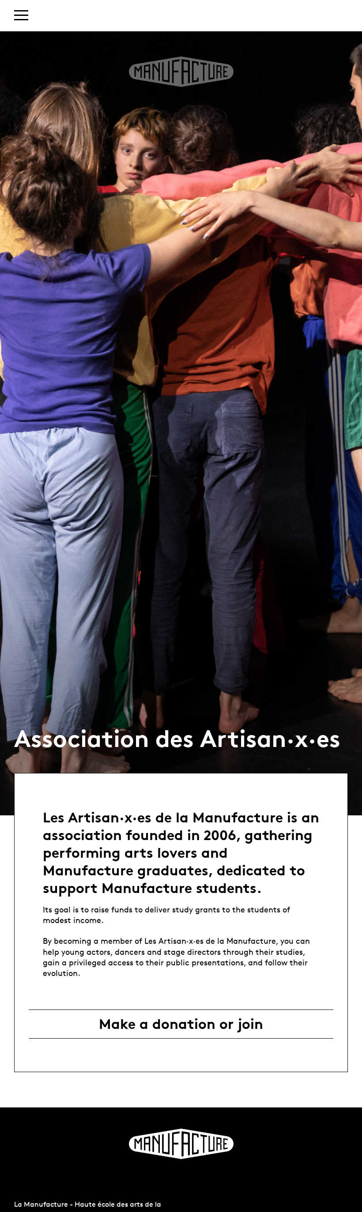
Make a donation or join (181, 1024)
